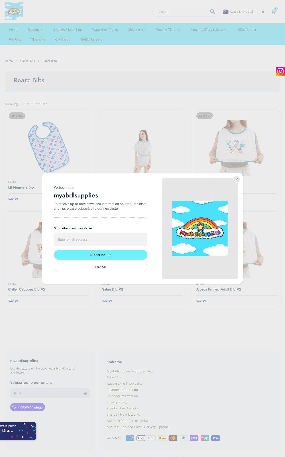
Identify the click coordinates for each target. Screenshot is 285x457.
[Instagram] (280, 71)
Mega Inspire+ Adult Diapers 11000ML (49, 430)
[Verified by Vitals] (26, 436)
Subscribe (97, 255)
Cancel (100, 267)
